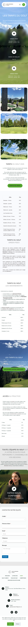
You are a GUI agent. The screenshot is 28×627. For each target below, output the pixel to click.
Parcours (7, 575)
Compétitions (23, 578)
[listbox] (14, 519)
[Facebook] (12, 612)
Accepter (10, 623)
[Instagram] (16, 612)
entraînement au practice (15, 413)
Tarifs (21, 575)
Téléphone (5, 538)
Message (4, 545)
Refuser (17, 623)
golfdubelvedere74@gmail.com (16, 606)
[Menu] (23, 4)
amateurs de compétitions (8, 308)
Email (4, 530)
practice (13, 401)
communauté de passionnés (9, 264)
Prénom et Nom (6, 523)
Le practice (15, 575)
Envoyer (5, 556)
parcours (9, 271)
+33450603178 (16, 595)
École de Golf (14, 578)
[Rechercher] (20, 4)
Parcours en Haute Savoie (14, 580)
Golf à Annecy (5, 578)
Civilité (4, 516)
